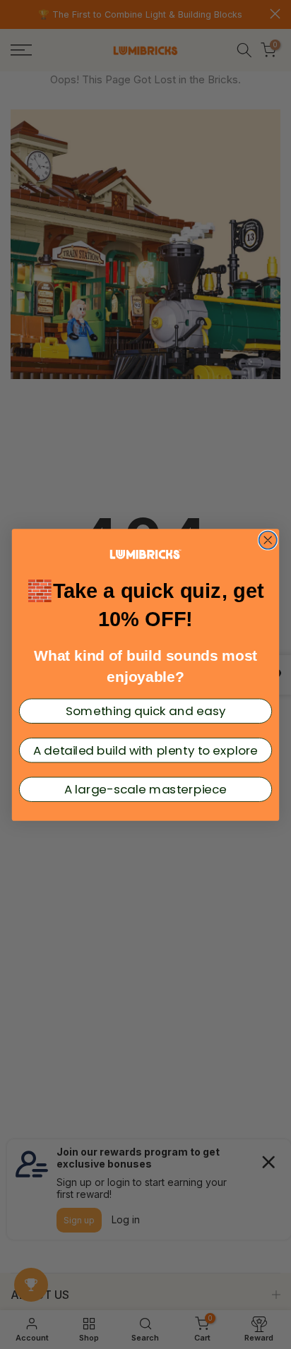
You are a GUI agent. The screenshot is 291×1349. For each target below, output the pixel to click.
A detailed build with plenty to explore (146, 749)
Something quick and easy (145, 710)
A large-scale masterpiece (145, 789)
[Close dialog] (268, 539)
